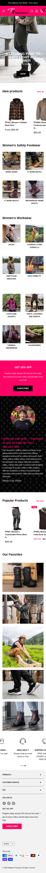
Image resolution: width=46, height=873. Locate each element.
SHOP (23, 74)
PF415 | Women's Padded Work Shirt (16, 123)
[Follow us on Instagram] (9, 803)
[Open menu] (3, 11)
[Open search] (31, 11)
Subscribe (23, 388)
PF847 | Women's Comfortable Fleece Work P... (16, 534)
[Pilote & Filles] (17, 10)
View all (40, 92)
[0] (41, 10)
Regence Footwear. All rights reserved (21, 868)
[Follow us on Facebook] (4, 803)
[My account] (36, 11)
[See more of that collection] (23, 577)
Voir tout (40, 501)
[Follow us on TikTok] (13, 803)
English (6, 844)
